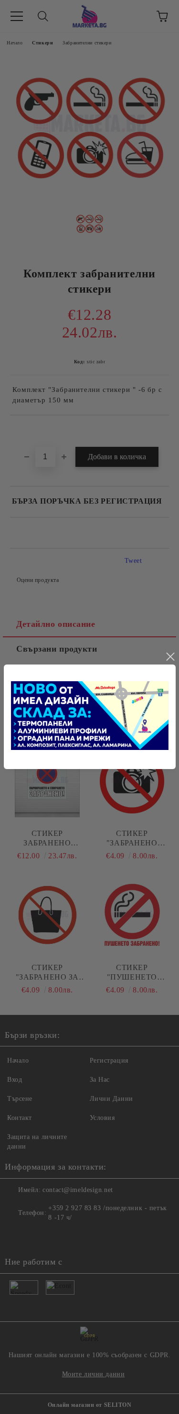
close (170, 657)
